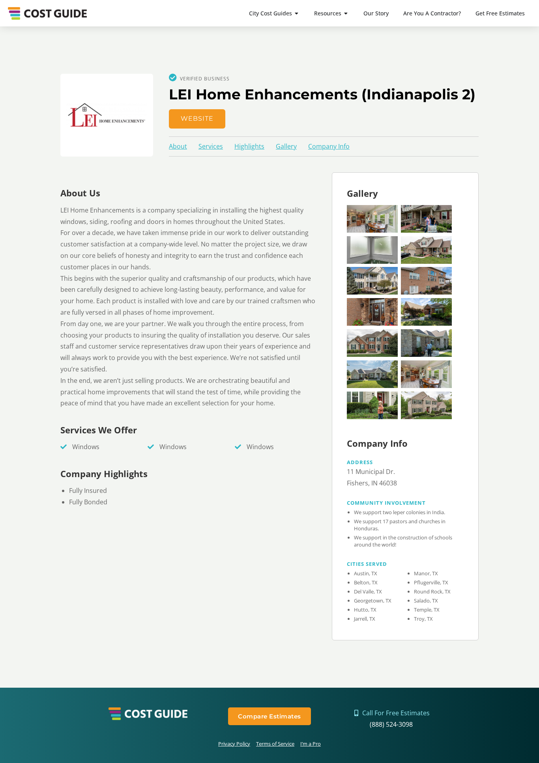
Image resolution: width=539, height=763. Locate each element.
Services (210, 146)
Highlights (249, 146)
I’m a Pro (310, 743)
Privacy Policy (234, 743)
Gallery (286, 146)
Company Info (329, 146)
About (178, 146)
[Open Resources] (346, 13)
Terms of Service (275, 743)
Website (197, 118)
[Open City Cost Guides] (296, 13)
